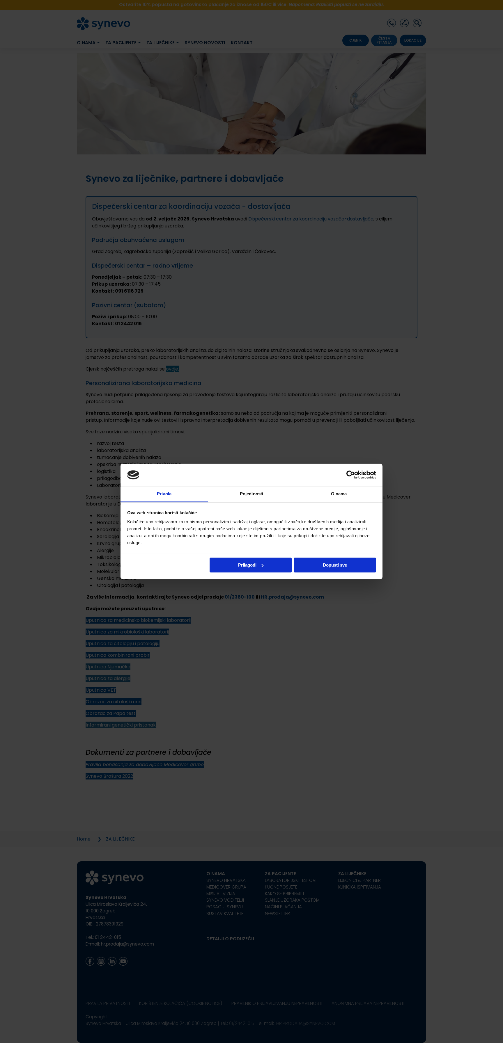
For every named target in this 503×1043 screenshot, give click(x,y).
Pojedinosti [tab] (251, 493)
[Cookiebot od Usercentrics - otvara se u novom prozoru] (350, 475)
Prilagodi (247, 565)
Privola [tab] (164, 493)
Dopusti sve (335, 565)
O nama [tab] (339, 493)
